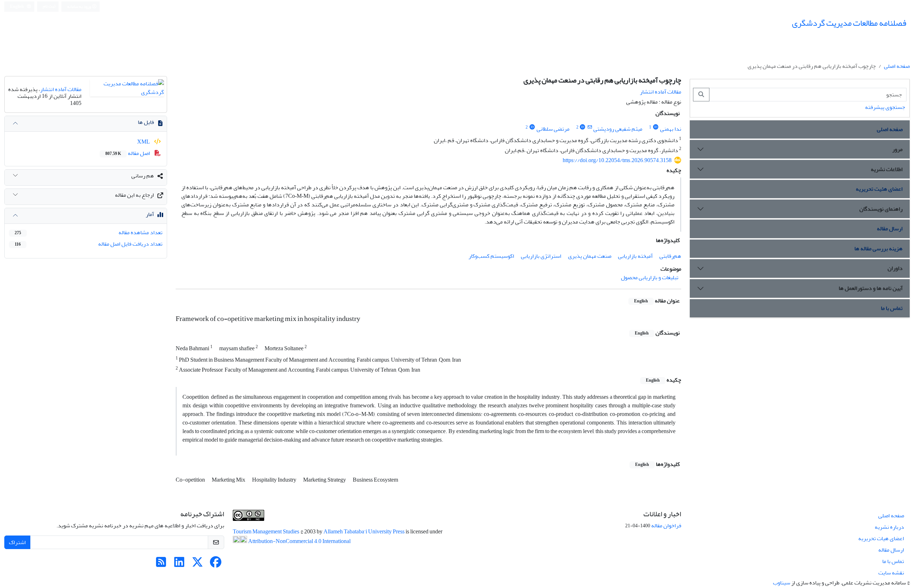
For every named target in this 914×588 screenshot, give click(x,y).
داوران (895, 268)
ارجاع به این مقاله (134, 195)
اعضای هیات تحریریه (881, 538)
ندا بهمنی (670, 129)
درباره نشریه (889, 527)
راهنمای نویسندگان (881, 208)
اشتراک (17, 542)
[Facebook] (215, 564)
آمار (150, 214)
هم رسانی (142, 175)
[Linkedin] (179, 564)
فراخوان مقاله (666, 525)
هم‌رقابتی (670, 256)
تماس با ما (892, 308)
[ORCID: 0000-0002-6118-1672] (532, 127)
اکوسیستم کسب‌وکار (491, 256)
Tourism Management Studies (266, 531)
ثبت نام (49, 6)
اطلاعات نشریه (887, 169)
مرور (897, 149)
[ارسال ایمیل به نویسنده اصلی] (589, 127)
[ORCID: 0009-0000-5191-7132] (655, 127)
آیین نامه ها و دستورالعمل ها (871, 288)
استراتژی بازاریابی (541, 256)
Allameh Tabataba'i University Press (364, 531)
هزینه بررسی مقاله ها (878, 248)
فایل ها (146, 122)
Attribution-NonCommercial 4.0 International (299, 541)
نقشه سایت (891, 572)
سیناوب (781, 582)
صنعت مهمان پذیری (589, 256)
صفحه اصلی (897, 66)
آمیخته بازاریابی (635, 256)
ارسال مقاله (890, 228)
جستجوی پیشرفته (885, 107)
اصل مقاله (128, 153)
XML (144, 141)
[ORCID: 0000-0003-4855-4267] (582, 127)
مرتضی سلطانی (553, 129)
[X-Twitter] (197, 564)
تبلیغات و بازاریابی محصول (649, 277)
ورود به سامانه (79, 6)
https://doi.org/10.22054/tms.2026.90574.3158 (617, 160)
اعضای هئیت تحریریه (879, 189)
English (17, 6)
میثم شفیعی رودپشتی (617, 129)
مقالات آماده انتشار (660, 91)
